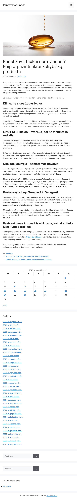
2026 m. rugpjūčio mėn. (12, 322)
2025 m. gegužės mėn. (12, 373)
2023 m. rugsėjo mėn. (12, 441)
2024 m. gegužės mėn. (12, 414)
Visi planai (7, 486)
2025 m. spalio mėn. (11, 356)
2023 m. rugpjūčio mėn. (12, 444)
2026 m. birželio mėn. (12, 329)
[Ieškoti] (36, 456)
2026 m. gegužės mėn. (12, 332)
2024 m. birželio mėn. (12, 410)
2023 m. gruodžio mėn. (12, 431)
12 (25, 286)
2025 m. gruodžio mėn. (12, 349)
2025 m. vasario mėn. (11, 383)
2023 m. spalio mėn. (11, 437)
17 (5, 291)
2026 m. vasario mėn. (12, 342)
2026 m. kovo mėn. (11, 339)
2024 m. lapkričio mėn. (12, 393)
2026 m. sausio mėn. (11, 346)
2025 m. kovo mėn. (10, 380)
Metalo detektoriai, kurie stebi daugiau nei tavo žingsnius (29, 260)
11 (15, 286)
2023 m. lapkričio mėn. (12, 434)
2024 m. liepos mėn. (11, 407)
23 (66, 291)
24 (5, 295)
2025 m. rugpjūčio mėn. (12, 363)
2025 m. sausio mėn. (11, 386)
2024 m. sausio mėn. (11, 427)
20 (35, 291)
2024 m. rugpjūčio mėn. (12, 403)
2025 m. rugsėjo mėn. (12, 359)
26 (25, 295)
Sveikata (9, 253)
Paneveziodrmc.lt (14, 5)
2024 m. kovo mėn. (11, 420)
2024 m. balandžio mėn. (13, 417)
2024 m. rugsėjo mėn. (12, 400)
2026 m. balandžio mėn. (13, 335)
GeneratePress (52, 496)
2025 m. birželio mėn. (11, 369)
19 (25, 291)
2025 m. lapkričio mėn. (12, 352)
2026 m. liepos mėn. (11, 325)
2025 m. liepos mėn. (11, 366)
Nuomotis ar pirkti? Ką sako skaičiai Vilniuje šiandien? (27, 256)
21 (45, 291)
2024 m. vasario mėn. (12, 424)
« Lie (5, 305)
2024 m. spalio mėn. (11, 397)
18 (15, 291)
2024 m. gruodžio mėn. (12, 390)
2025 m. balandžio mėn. (13, 376)
